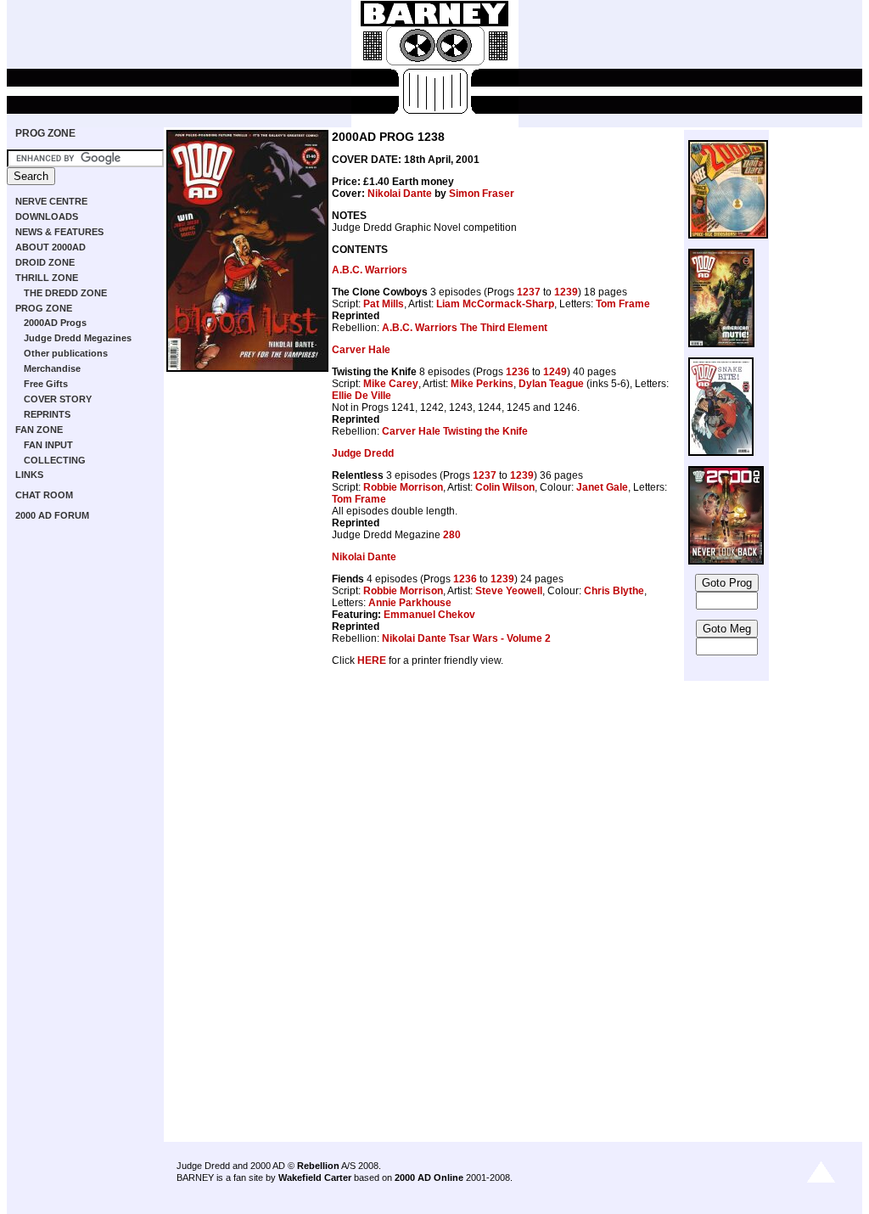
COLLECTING (55, 460)
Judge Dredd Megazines (78, 338)
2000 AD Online (429, 1177)
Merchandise (52, 368)
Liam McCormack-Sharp (495, 304)
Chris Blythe (614, 591)
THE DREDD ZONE (65, 293)
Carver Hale (361, 350)
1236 (518, 372)
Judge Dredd (363, 453)
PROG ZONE (45, 133)
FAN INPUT (48, 445)
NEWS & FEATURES (59, 232)
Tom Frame (623, 304)
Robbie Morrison (403, 487)
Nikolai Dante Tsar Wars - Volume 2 (466, 638)
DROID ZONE (45, 262)
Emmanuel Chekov (429, 615)
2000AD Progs (55, 323)
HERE (371, 660)
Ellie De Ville (361, 396)
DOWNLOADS (46, 216)
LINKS (29, 474)
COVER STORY (58, 399)
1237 (529, 292)
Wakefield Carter (314, 1177)
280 (452, 535)
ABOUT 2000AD (50, 247)
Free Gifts (46, 384)
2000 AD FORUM (52, 515)
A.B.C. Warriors (369, 270)
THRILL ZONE (46, 278)
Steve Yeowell (508, 591)
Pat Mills (383, 304)
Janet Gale (602, 487)
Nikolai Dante (399, 194)
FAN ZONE (39, 429)
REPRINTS (47, 414)
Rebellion (318, 1166)
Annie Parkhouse (409, 603)
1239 (566, 292)
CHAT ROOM (44, 495)
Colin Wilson (505, 487)
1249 (555, 372)
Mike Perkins (482, 384)
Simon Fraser (481, 194)
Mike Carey (390, 384)
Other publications (66, 353)
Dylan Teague (551, 384)
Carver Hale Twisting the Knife (455, 431)
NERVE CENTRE (51, 201)
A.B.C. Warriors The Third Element (464, 328)
